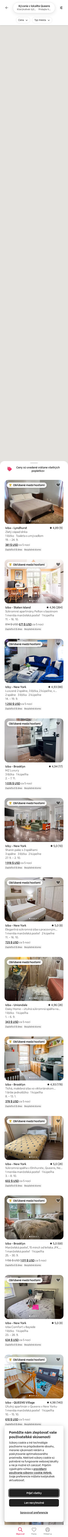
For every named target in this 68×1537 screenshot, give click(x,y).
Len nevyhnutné (34, 1502)
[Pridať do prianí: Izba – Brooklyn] (58, 723)
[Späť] (7, 7)
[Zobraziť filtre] (61, 7)
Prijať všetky (34, 1493)
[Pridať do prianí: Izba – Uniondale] (58, 962)
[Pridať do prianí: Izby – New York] (58, 644)
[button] (11, 545)
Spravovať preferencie (34, 1512)
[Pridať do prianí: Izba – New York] (58, 882)
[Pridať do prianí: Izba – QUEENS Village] (58, 1359)
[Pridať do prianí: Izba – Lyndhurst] (58, 485)
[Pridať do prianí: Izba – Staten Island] (58, 564)
